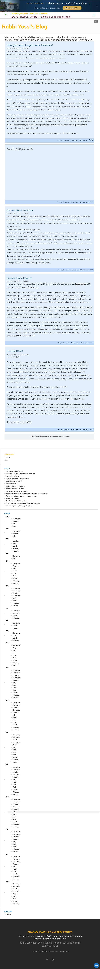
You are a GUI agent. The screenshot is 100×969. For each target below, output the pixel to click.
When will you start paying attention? (19, 506)
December (16, 556)
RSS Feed (9, 914)
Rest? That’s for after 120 (15, 471)
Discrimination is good (14, 481)
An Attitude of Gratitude (20, 210)
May (14, 573)
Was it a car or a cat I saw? (15, 486)
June (14, 526)
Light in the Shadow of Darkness (17, 479)
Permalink (74, 140)
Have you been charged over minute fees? (30, 45)
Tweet (91, 140)
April (14, 576)
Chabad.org (44, 951)
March (15, 546)
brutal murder (81, 284)
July (14, 524)
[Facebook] (46, 959)
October (15, 541)
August (15, 521)
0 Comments (84, 140)
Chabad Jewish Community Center (40, 15)
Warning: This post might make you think (20, 474)
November (16, 531)
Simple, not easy (11, 483)
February (16, 548)
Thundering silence (12, 476)
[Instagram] (53, 959)
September (16, 519)
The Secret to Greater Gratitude (16, 491)
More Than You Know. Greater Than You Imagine (23, 503)
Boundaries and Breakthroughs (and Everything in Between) (27, 493)
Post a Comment (64, 140)
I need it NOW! (15, 351)
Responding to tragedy (19, 278)
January (15, 551)
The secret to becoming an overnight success (21, 496)
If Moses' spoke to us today (15, 488)
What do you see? (12, 498)
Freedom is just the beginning (16, 501)
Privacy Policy (63, 951)
